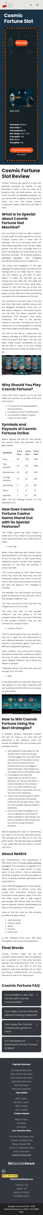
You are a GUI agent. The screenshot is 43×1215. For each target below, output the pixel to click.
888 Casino (21, 1098)
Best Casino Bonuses (21, 1074)
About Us (21, 1188)
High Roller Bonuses (21, 1081)
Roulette (21, 1123)
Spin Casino (22, 1106)
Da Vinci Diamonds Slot (22, 1136)
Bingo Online (21, 1119)
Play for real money (21, 150)
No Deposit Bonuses (21, 1070)
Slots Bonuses (21, 1085)
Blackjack (21, 1126)
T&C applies (21, 154)
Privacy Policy (21, 1192)
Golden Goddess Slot (21, 1140)
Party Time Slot (21, 1151)
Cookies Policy (21, 1196)
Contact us (21, 1185)
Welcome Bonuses (21, 1088)
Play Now (21, 42)
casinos (19, 886)
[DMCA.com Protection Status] (21, 1176)
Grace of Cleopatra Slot (21, 1147)
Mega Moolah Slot (21, 1144)
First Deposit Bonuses (21, 1077)
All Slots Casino (21, 1102)
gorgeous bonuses (12, 257)
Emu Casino (21, 1109)
